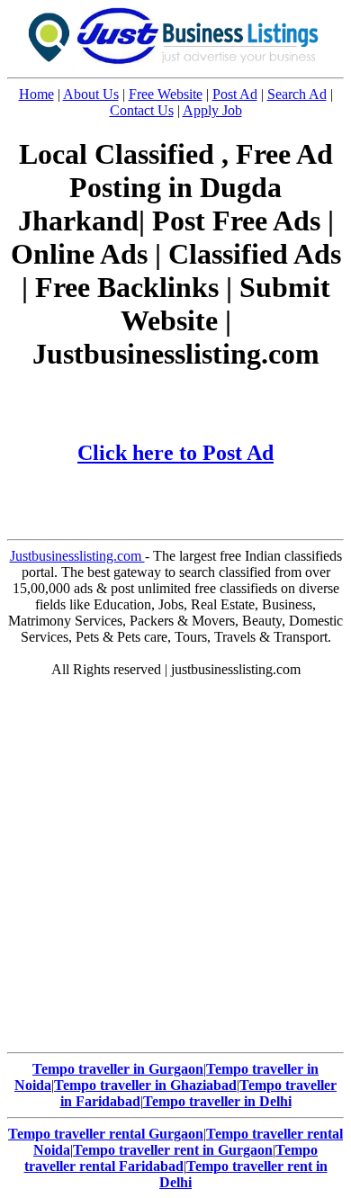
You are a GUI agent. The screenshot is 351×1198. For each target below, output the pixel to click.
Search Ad (297, 94)
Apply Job (212, 110)
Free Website (165, 94)
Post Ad (234, 94)
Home (36, 94)
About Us (91, 94)
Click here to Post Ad (175, 452)
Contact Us (142, 110)
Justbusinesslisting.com (77, 555)
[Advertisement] (175, 869)
